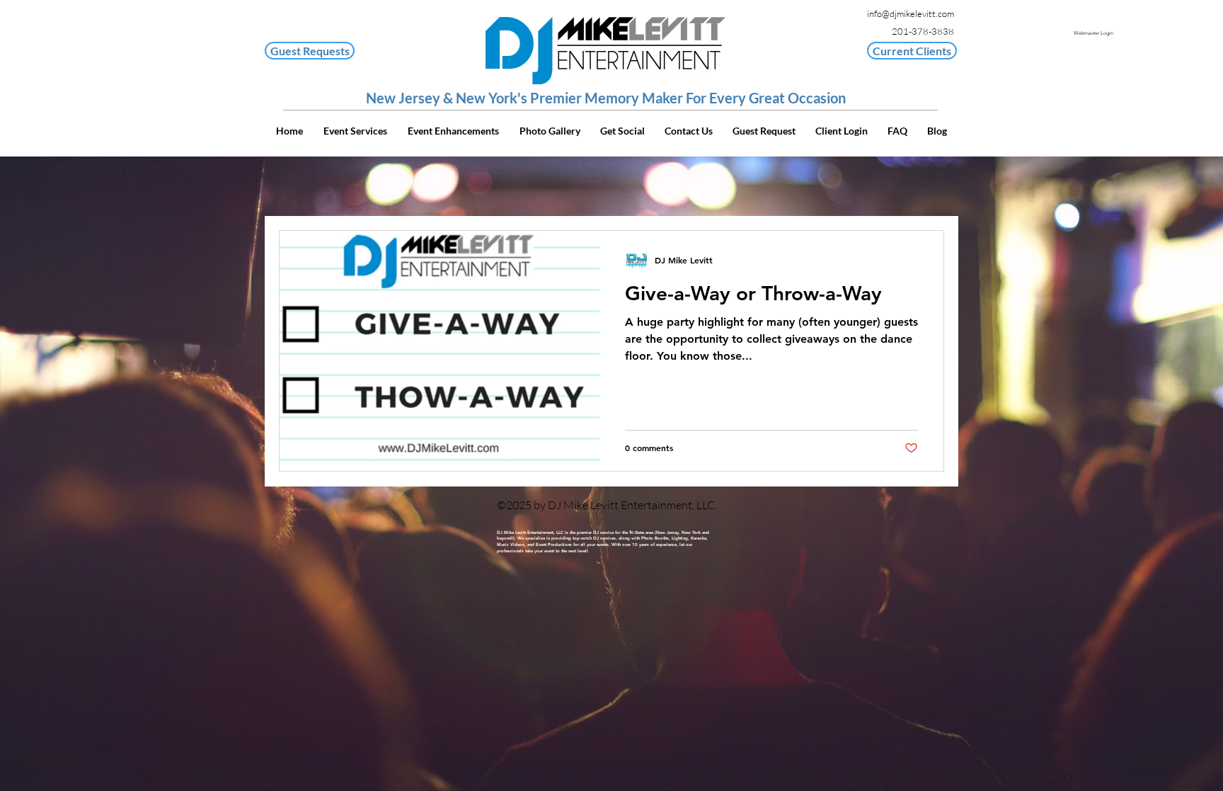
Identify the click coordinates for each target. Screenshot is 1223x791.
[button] (912, 50)
